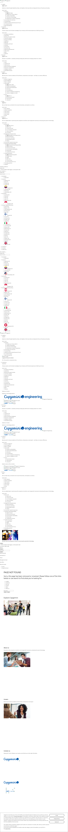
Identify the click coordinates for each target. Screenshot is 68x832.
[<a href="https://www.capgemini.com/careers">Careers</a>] (34, 675)
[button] (4, 249)
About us (5, 118)
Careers (5, 73)
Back (7, 84)
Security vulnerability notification (11, 775)
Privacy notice (8, 774)
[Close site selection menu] (5, 171)
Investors (7, 769)
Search (1, 543)
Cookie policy (8, 778)
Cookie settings (8, 776)
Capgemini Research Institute (8, 357)
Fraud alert (7, 779)
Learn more (4, 10)
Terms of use (8, 771)
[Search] (0, 2)
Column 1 (7, 794)
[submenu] (5, 335)
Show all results (3, 564)
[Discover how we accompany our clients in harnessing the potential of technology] (35, 535)
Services (5, 56)
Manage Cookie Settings (18, 816)
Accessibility (8, 772)
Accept (57, 815)
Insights (5, 5)
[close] (1, 2)
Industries (6, 28)
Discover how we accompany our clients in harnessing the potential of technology (18, 541)
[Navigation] (2, 2)
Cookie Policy (7, 828)
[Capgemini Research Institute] (35, 356)
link (3, 5)
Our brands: (6, 786)
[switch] (0, 169)
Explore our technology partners (8, 393)
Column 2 (7, 807)
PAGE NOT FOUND (12, 572)
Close (1, 549)
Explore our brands (5, 391)
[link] (5, 0)
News (5, 102)
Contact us (9, 804)
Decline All (57, 821)
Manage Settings (57, 818)
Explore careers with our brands (8, 464)
